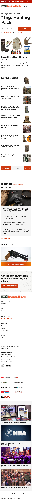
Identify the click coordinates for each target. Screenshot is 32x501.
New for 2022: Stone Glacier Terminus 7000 (10, 97)
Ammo (3, 328)
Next (28, 168)
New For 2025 (6, 188)
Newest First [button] (19, 32)
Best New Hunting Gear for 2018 (10, 156)
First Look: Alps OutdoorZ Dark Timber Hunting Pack (9, 78)
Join (13, 1)
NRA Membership (6, 354)
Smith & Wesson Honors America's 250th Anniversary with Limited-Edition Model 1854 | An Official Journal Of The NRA (15, 224)
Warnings (3, 496)
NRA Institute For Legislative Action (10, 346)
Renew (17, 1)
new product (21, 214)
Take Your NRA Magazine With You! (13, 422)
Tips (2, 338)
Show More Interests (19, 264)
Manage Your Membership (8, 362)
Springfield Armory (8, 214)
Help (2, 311)
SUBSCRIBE (10, 286)
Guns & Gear (4, 330)
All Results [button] (7, 32)
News (2, 71)
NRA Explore (4, 348)
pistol (15, 214)
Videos (3, 340)
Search (24, 29)
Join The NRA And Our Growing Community (12, 444)
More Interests (17, 184)
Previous (6, 168)
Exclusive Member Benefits (8, 357)
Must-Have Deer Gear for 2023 (14, 58)
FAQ (2, 308)
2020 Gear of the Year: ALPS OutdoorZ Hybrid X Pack (10, 117)
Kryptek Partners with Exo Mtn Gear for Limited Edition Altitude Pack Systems (10, 107)
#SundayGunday (7, 244)
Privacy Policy (4, 493)
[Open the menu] (29, 6)
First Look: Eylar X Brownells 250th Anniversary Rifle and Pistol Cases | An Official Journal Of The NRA (16, 231)
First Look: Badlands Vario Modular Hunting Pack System (9, 137)
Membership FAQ (5, 359)
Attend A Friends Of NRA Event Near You (15, 487)
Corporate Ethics (22, 493)
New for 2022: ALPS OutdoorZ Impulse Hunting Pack (10, 88)
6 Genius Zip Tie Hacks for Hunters (9, 126)
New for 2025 (5, 238)
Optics (3, 335)
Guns (2, 333)
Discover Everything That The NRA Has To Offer (15, 466)
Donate (22, 1)
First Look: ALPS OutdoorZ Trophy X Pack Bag (10, 146)
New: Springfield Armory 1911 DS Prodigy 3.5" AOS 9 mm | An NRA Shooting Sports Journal (15, 210)
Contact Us (4, 306)
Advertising (4, 304)
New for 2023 (8, 71)
